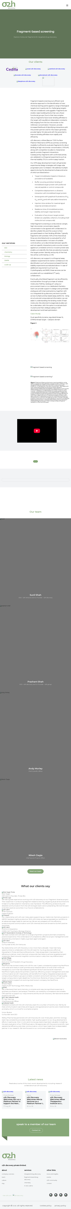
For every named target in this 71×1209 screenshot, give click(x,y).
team (3, 1177)
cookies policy (45, 1206)
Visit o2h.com (7, 1195)
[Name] (67, 6)
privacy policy (60, 1206)
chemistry (8, 252)
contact (49, 1183)
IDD (5, 248)
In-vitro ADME (28, 1186)
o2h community (52, 1180)
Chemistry (27, 1182)
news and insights (52, 1174)
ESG (3, 1183)
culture (4, 1180)
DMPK (6, 260)
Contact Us (36, 1130)
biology (7, 256)
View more (40, 1062)
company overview (8, 1174)
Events (49, 1177)
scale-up (7, 265)
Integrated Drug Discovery (32, 1174)
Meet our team (35, 871)
